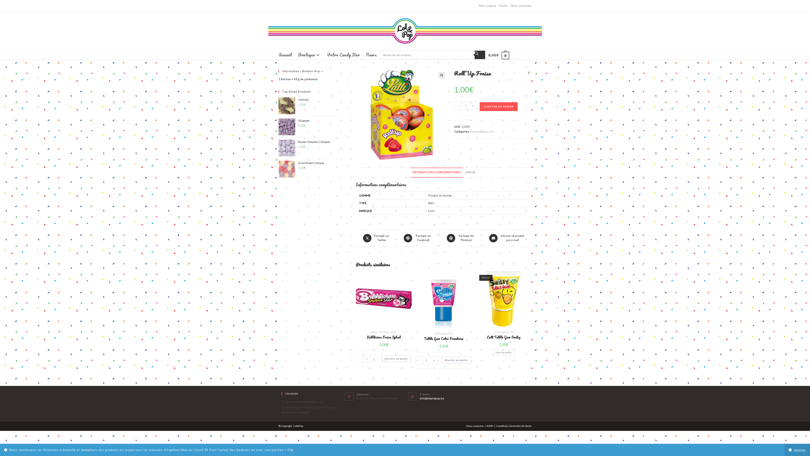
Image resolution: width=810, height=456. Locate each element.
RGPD (490, 426)
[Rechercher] (480, 55)
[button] (441, 75)
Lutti (491, 131)
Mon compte (487, 5)
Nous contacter (521, 5)
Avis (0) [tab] (470, 172)
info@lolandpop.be (432, 398)
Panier (503, 5)
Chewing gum (479, 131)
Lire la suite (504, 352)
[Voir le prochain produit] (529, 73)
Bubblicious (377, 332)
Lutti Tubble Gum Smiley (504, 337)
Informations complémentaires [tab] (436, 172)
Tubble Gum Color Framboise (443, 339)
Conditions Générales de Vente (514, 426)
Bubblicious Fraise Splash (384, 337)
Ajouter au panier (498, 106)
